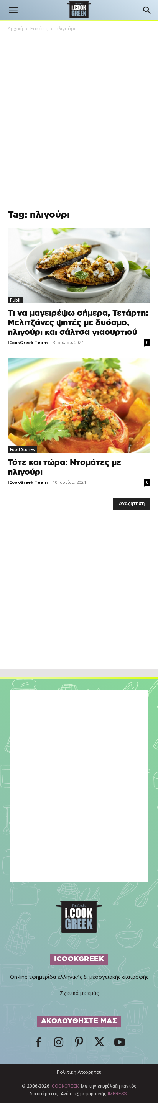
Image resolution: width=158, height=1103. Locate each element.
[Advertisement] (79, 606)
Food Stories (22, 449)
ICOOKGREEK (65, 1086)
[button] (13, 10)
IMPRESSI (118, 1093)
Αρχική (15, 28)
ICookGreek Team (28, 342)
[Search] (147, 10)
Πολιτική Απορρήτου (79, 1072)
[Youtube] (119, 1044)
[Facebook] (38, 1044)
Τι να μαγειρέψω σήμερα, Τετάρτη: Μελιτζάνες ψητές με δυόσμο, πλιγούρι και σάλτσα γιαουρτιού (78, 322)
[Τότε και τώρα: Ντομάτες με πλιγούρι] (79, 405)
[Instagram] (58, 1044)
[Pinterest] (79, 1044)
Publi (15, 300)
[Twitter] (99, 1044)
